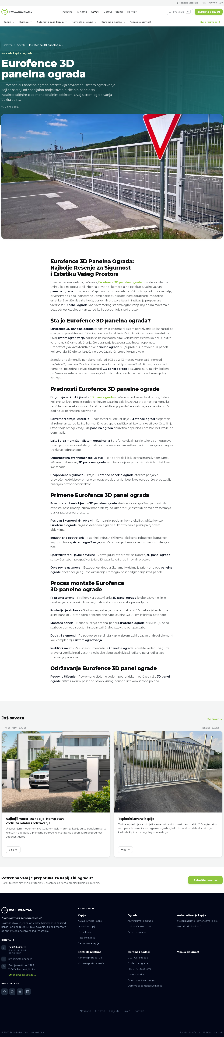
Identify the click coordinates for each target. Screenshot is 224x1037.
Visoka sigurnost (140, 22)
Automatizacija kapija (50, 22)
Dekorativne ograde (139, 926)
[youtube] (20, 991)
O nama (82, 11)
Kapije (7, 22)
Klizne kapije (85, 932)
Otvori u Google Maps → (22, 975)
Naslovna (7, 45)
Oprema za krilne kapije (141, 980)
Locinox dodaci (136, 974)
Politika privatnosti (213, 1032)
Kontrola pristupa (82, 22)
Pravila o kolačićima (190, 1032)
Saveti (95, 11)
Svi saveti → (215, 719)
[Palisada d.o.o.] (16, 910)
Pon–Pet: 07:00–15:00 (212, 3)
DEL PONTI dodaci (138, 957)
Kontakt (132, 11)
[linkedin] (27, 991)
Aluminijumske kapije (90, 920)
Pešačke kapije (86, 937)
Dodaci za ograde (138, 963)
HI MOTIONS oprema (140, 968)
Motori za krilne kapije (189, 926)
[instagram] (12, 991)
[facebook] (4, 991)
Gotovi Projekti (113, 11)
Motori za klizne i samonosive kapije (197, 920)
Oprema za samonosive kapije (145, 985)
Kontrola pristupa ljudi (90, 957)
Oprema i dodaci (111, 22)
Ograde (24, 22)
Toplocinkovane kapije (136, 819)
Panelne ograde (137, 932)
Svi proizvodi (208, 22)
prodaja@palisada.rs (187, 3)
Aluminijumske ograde (140, 920)
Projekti (114, 1011)
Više (11, 849)
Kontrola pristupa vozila (91, 963)
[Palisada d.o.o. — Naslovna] (16, 12)
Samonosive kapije (89, 943)
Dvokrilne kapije (87, 926)
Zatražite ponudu (208, 11)
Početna (67, 11)
